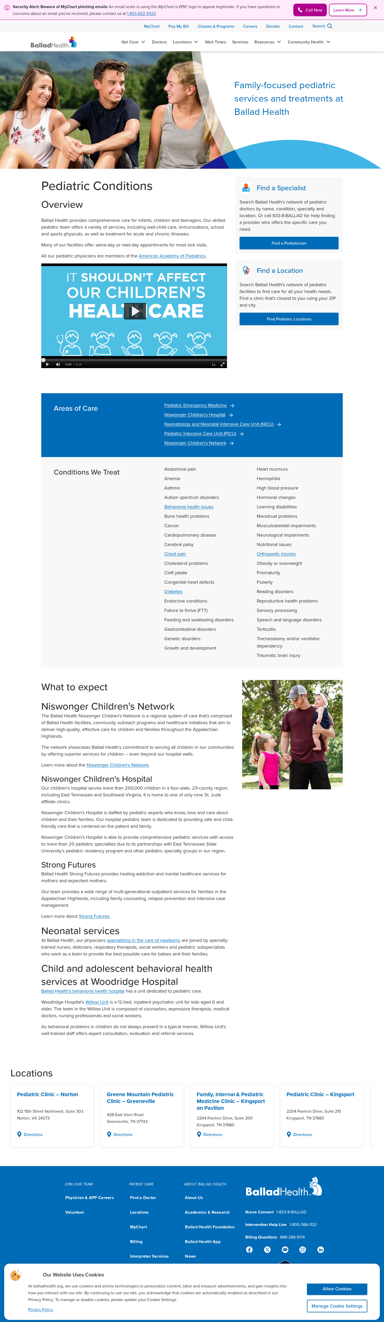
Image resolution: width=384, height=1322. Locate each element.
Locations (139, 1212)
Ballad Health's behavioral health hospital (82, 991)
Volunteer (74, 1212)
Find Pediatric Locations (289, 319)
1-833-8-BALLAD (291, 1212)
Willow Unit (96, 1002)
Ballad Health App (202, 1242)
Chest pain (175, 553)
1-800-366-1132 (303, 1224)
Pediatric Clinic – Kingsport (320, 1094)
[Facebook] (251, 1250)
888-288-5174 (292, 1237)
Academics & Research (207, 1212)
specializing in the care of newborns (143, 940)
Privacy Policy (40, 1309)
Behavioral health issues (188, 506)
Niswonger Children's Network (118, 765)
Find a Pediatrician (289, 243)
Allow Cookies (337, 1288)
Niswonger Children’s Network (195, 443)
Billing (136, 1242)
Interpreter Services (149, 1256)
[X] (268, 1250)
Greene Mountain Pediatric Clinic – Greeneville (140, 1098)
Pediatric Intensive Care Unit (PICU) (200, 433)
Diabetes (173, 591)
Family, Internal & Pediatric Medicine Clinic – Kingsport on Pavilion (231, 1101)
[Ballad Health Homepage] (54, 42)
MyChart (138, 1227)
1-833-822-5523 (141, 13)
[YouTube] (285, 1250)
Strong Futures (94, 916)
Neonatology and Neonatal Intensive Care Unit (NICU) (219, 424)
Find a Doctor (143, 1198)
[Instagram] (301, 1250)
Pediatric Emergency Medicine (195, 405)
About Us (194, 1198)
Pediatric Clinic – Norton (47, 1094)
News (190, 1256)
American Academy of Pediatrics (172, 255)
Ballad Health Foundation (209, 1227)
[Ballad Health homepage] (284, 1191)
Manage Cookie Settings (337, 1306)
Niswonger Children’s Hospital (194, 414)
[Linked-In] (318, 1250)
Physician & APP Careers (89, 1198)
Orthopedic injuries (276, 553)
